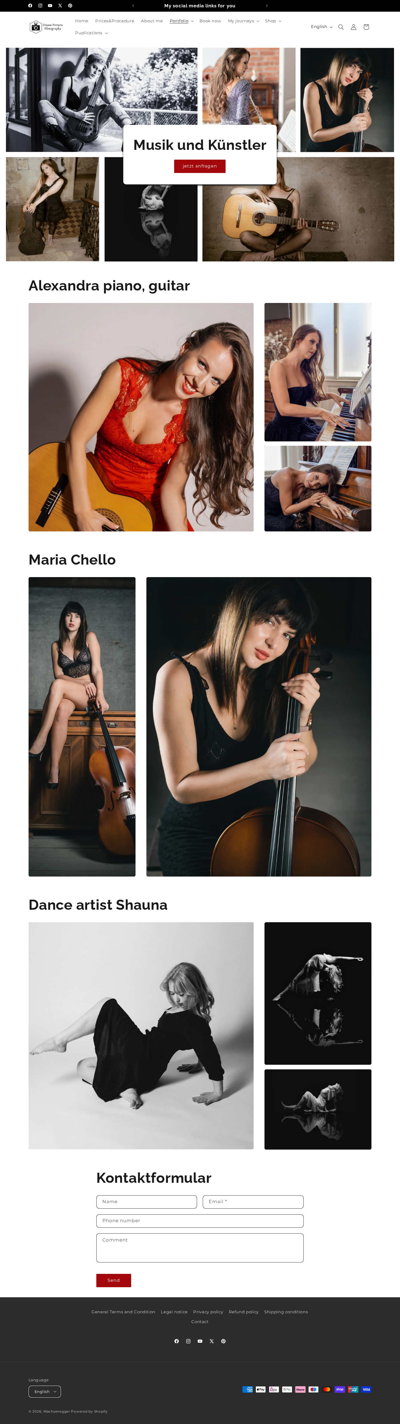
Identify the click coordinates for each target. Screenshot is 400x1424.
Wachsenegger (57, 1411)
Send (113, 1280)
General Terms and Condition (123, 1311)
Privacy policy (208, 1311)
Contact (199, 1321)
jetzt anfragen (200, 166)
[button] (181, 21)
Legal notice (174, 1311)
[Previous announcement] (133, 5)
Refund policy (244, 1311)
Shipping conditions (286, 1311)
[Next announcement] (267, 5)
